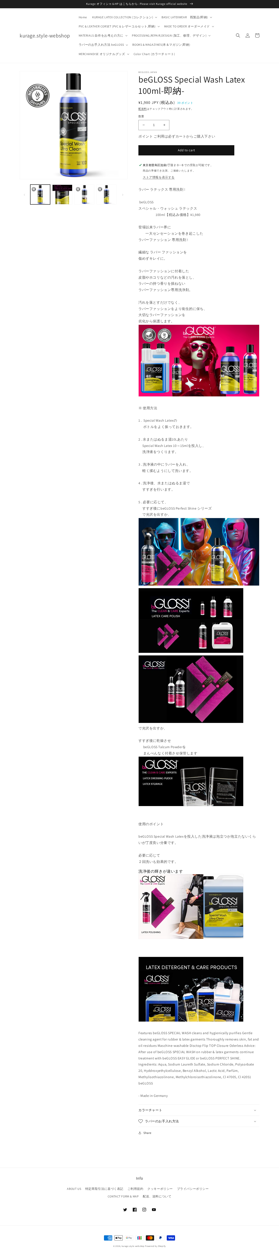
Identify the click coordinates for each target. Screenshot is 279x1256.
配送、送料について (157, 1196)
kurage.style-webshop (133, 1246)
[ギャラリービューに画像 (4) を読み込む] (106, 194)
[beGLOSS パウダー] (190, 805)
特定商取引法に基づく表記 (104, 1189)
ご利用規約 (135, 1189)
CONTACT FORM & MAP (123, 1196)
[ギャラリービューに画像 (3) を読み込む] (84, 194)
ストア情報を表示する (159, 177)
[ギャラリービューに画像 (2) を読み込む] (62, 194)
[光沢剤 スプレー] (190, 722)
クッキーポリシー (160, 1189)
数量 (141, 116)
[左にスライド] (24, 194)
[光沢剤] (190, 652)
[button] (124, 17)
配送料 (142, 108)
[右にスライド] (123, 194)
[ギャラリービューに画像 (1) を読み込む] (40, 194)
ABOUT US (74, 1189)
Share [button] (147, 1133)
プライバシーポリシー (193, 1189)
